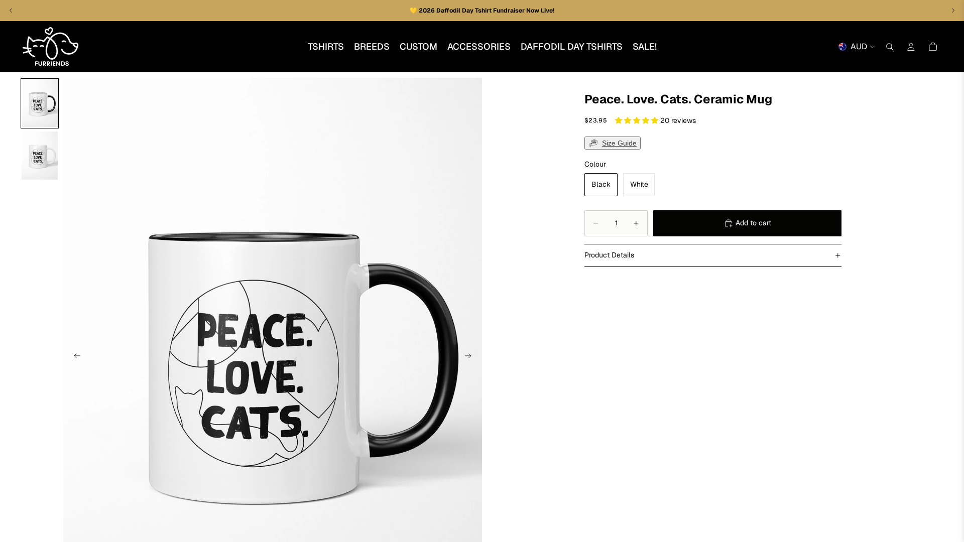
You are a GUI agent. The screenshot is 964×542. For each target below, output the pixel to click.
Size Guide (619, 143)
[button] (637, 120)
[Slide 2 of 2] (40, 155)
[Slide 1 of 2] (40, 103)
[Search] (890, 47)
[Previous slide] (74, 357)
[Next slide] (471, 357)
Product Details (609, 254)
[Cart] (933, 47)
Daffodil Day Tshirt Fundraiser (481, 11)
